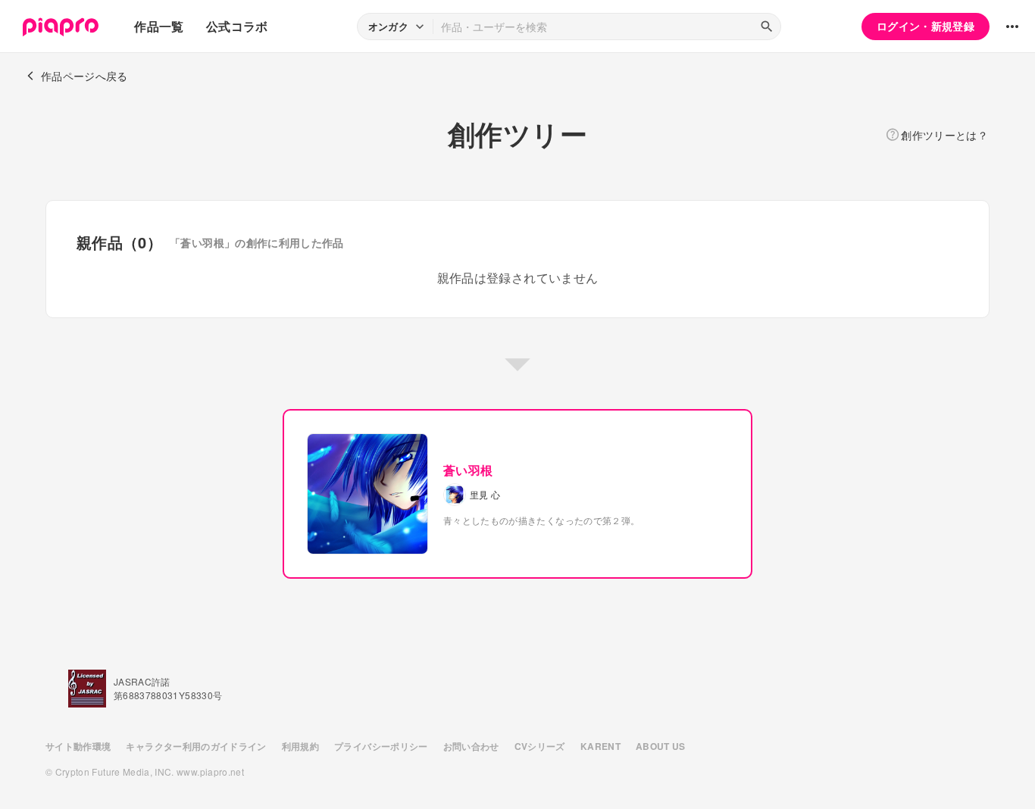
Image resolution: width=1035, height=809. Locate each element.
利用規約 (300, 746)
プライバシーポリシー (381, 746)
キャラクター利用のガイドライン (196, 746)
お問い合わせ (471, 746)
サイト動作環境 (78, 746)
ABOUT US (661, 746)
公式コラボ (237, 26)
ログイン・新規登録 (925, 25)
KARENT (600, 746)
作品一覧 (158, 26)
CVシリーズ (539, 746)
